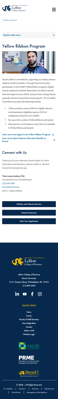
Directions (16, 392)
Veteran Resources (29, 212)
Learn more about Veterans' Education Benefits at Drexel (24, 139)
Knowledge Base (29, 323)
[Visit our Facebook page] (32, 294)
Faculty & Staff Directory (29, 319)
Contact (29, 327)
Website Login (29, 334)
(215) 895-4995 (8, 183)
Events (29, 315)
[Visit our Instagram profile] (40, 294)
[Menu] (54, 10)
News (29, 312)
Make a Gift (29, 330)
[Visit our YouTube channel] (25, 294)
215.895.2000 (29, 285)
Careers (22, 389)
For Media (8, 389)
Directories (49, 389)
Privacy (35, 389)
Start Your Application (29, 221)
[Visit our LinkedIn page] (17, 294)
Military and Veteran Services (29, 204)
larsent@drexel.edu (10, 187)
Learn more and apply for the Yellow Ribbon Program (26, 134)
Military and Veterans (10, 20)
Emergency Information (37, 392)
